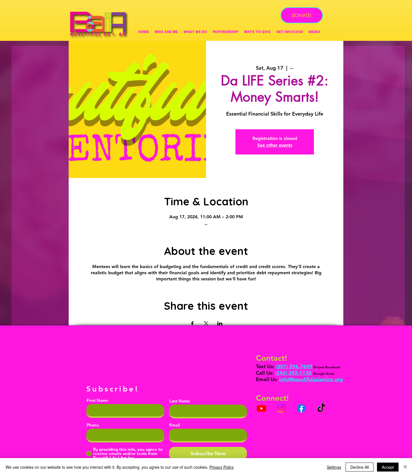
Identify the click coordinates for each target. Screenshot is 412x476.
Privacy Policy (221, 467)
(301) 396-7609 (294, 366)
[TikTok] (321, 408)
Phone (93, 425)
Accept (388, 467)
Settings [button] (334, 467)
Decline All (359, 467)
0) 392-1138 (297, 373)
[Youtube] (261, 408)
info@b (287, 379)
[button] (257, 32)
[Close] (405, 467)
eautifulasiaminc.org (319, 379)
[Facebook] (301, 408)
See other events (274, 145)
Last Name (179, 401)
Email (174, 425)
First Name (97, 400)
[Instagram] (281, 408)
